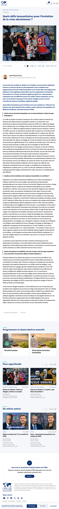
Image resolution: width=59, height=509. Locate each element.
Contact (24, 501)
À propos (5, 501)
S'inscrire (29, 476)
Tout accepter (31, 506)
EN (54, 3)
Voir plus (51, 364)
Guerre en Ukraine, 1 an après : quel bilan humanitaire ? (42, 391)
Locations (18, 501)
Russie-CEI (23, 312)
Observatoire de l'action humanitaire (41, 352)
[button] (46, 364)
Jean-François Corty (15, 75)
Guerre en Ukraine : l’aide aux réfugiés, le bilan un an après (13, 391)
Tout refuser (43, 506)
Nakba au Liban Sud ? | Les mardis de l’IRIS (15, 435)
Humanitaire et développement (10, 312)
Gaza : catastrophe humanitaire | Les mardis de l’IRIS (42, 435)
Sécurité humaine (10, 350)
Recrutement (11, 501)
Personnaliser (53, 506)
